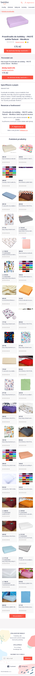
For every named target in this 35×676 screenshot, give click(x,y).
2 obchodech (7, 276)
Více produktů (17, 616)
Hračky (4, 7)
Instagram (25, 666)
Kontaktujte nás (17, 649)
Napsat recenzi (19, 42)
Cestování (31, 7)
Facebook (12, 666)
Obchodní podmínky (17, 640)
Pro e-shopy (17, 647)
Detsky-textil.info (8, 70)
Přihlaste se (24, 130)
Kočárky (24, 7)
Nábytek (17, 7)
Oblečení (10, 7)
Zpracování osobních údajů (17, 638)
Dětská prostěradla (8, 11)
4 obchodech (23, 229)
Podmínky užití (17, 636)
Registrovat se (30, 2)
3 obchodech (7, 253)
